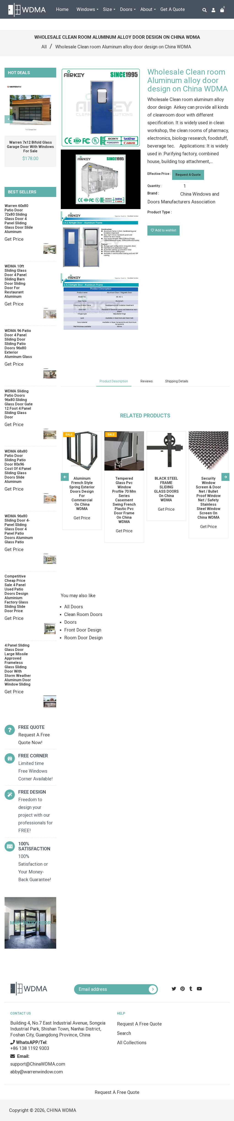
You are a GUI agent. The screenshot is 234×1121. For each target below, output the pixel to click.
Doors (70, 622)
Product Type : (159, 212)
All (44, 46)
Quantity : (154, 186)
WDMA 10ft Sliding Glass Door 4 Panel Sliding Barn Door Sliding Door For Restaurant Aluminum (16, 281)
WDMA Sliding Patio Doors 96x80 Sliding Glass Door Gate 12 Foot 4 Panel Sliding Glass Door (19, 404)
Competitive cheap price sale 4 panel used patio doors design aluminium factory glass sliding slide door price (16, 593)
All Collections (131, 1042)
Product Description (114, 381)
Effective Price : (159, 174)
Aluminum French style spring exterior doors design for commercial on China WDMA (82, 493)
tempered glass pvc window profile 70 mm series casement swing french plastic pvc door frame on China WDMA (124, 500)
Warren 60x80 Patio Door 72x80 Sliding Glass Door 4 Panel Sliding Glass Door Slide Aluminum (19, 219)
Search (124, 1033)
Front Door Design (82, 630)
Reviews (147, 381)
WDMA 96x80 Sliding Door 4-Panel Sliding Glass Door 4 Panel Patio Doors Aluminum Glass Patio (19, 529)
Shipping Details (176, 381)
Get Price (14, 239)
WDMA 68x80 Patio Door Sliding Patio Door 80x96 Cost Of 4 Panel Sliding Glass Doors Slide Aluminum (18, 466)
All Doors (73, 606)
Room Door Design (83, 637)
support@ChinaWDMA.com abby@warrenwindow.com (37, 1064)
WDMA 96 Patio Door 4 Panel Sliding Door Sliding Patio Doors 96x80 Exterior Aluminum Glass (18, 344)
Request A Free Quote (139, 1024)
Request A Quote (188, 174)
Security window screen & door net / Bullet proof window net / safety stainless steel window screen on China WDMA (208, 498)
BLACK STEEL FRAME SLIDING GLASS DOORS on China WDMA (166, 489)
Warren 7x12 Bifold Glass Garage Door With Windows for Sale (30, 146)
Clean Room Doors (83, 614)
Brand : (153, 193)
